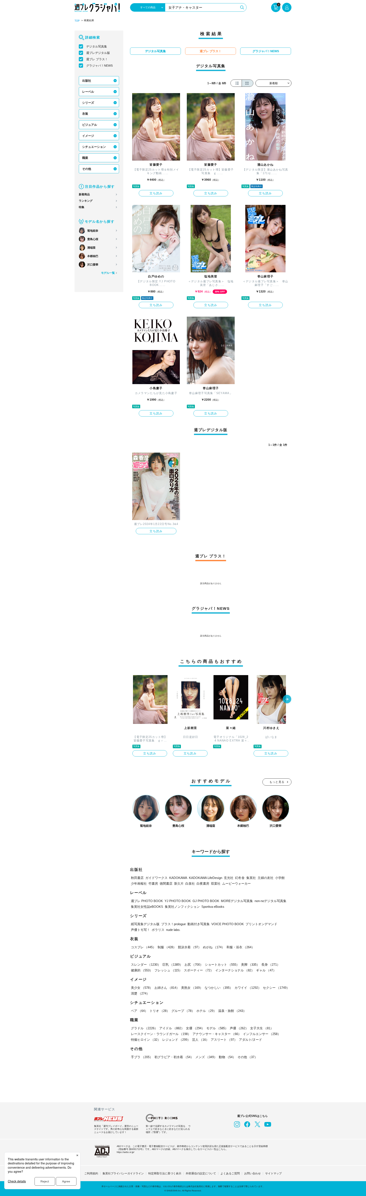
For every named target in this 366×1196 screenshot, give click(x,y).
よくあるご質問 (230, 1173)
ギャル (266, 970)
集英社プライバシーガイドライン (123, 1173)
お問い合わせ (252, 1173)
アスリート (224, 1039)
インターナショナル (234, 970)
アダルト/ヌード (250, 1039)
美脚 (250, 964)
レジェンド (176, 1039)
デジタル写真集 (96, 46)
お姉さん (166, 987)
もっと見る (277, 781)
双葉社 (215, 883)
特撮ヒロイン (146, 1039)
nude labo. (173, 930)
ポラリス (158, 930)
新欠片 (179, 883)
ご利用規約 (91, 1173)
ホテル (206, 1011)
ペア (139, 1011)
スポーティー (199, 970)
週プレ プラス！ (97, 59)
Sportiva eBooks (212, 906)
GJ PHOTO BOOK (206, 901)
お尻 (193, 964)
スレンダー (146, 964)
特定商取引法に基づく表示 (164, 1173)
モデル (217, 1028)
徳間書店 (166, 883)
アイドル (171, 1028)
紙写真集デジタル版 (145, 924)
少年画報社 (139, 883)
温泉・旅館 (232, 1011)
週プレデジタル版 (98, 53)
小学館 (280, 878)
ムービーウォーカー (236, 883)
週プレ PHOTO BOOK (147, 901)
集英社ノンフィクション (182, 906)
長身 (270, 964)
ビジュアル (89, 124)
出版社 (86, 80)
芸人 (200, 1039)
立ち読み (156, 193)
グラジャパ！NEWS (99, 65)
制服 (167, 947)
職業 (85, 157)
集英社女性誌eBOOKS (147, 906)
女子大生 (261, 1028)
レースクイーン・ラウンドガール (161, 1034)
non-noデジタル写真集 (270, 901)
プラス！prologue (173, 924)
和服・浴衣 (240, 947)
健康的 (142, 970)
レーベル (88, 91)
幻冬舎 (240, 878)
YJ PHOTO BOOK (178, 901)
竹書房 (153, 883)
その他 (86, 169)
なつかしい (219, 987)
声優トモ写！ (140, 930)
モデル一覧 (108, 272)
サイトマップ (273, 1173)
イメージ (88, 135)
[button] (287, 699)
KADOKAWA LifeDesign (205, 878)
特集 (81, 207)
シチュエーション (94, 146)
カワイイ (247, 987)
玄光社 (228, 878)
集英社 (251, 878)
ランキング (86, 200)
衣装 (85, 113)
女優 (195, 1028)
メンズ (206, 1057)
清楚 (140, 993)
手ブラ (142, 1057)
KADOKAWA (178, 878)
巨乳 (172, 964)
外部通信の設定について (201, 1173)
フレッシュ (168, 970)
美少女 (142, 987)
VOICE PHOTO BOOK (227, 924)
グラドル (144, 1028)
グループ (183, 1011)
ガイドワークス (156, 878)
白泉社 (190, 883)
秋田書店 (137, 878)
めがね (214, 947)
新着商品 (84, 194)
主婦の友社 (265, 878)
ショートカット (222, 964)
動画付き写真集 (198, 924)
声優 (239, 1028)
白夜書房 (203, 883)
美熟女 (192, 987)
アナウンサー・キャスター (217, 1034)
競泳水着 (189, 947)
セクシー (276, 987)
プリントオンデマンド (261, 924)
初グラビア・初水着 (174, 1057)
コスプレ (143, 947)
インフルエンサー (262, 1034)
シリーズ (88, 102)
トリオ (160, 1011)
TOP (77, 21)
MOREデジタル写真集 (237, 901)
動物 (227, 1057)
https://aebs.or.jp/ (125, 1152)
